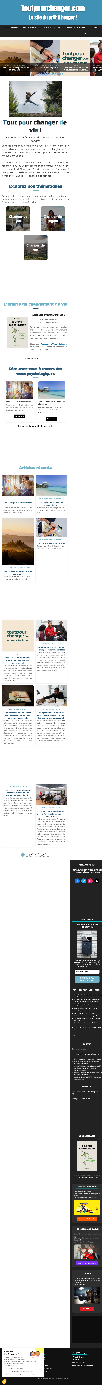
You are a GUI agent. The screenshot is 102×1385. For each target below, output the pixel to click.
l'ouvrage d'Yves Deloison (54, 344)
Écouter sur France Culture (87, 1263)
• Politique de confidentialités (82, 1365)
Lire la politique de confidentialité (13, 1368)
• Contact (75, 1360)
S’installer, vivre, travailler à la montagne (88, 1011)
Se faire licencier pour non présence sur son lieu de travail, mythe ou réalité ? (88, 1000)
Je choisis (23, 1375)
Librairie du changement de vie (87, 1178)
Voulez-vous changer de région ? (85, 1016)
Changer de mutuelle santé (81, 1099)
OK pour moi (37, 1375)
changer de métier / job (30, 27)
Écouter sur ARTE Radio (87, 1219)
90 (44, 855)
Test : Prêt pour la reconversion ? (19, 402)
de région (47, 27)
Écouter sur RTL (87, 1308)
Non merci (9, 1375)
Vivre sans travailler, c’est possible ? (86, 1008)
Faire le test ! (19, 416)
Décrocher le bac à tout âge (84, 1013)
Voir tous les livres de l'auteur (35, 358)
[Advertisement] (35, 279)
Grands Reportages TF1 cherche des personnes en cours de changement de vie (87, 1068)
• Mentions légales (78, 1362)
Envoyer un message (79, 1049)
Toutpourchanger (10, 27)
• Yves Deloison (78, 1357)
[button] (4, 1381)
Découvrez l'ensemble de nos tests (35, 426)
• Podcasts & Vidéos (45, 1368)
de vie (58, 27)
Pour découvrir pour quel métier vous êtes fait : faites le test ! (87, 1005)
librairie (95, 27)
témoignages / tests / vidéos (76, 27)
